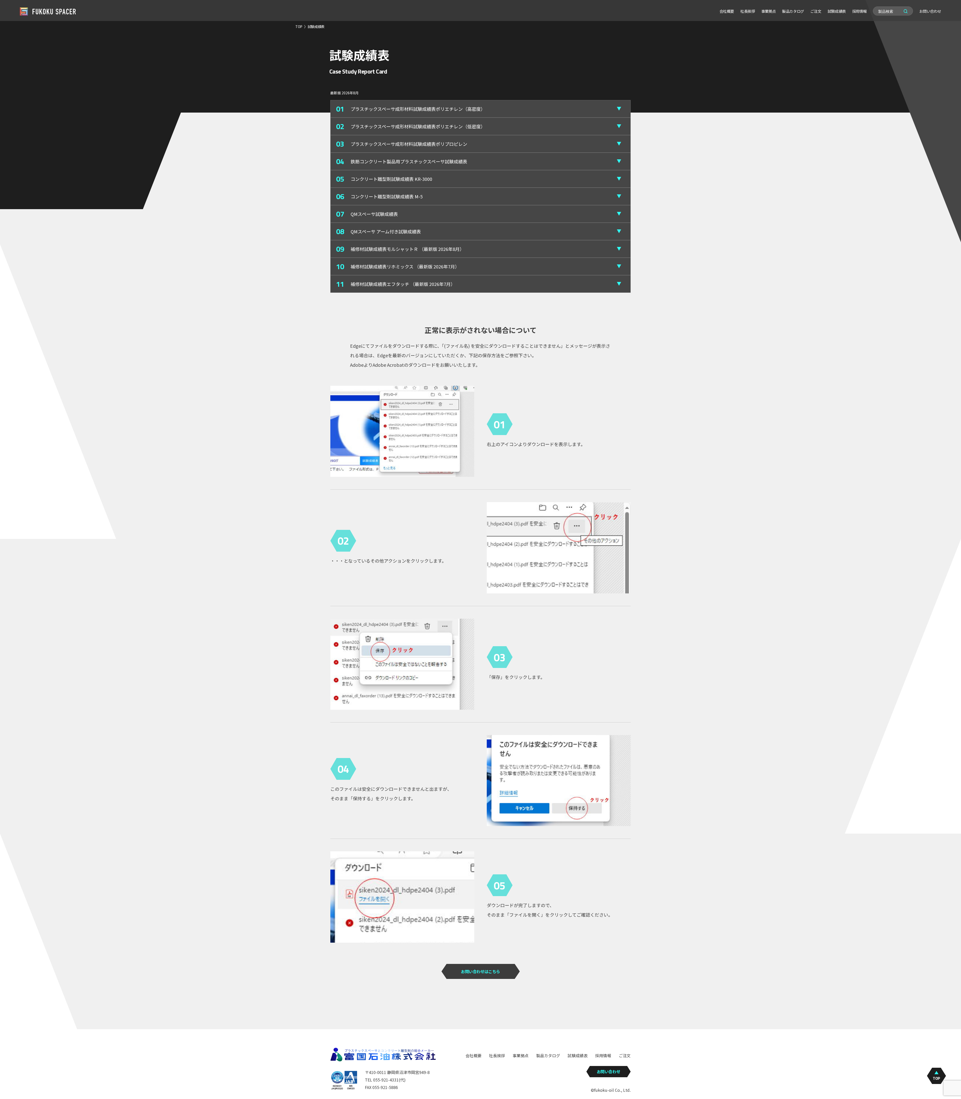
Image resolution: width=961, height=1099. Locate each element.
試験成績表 (837, 11)
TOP (298, 26)
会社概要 (726, 11)
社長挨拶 (747, 11)
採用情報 (859, 11)
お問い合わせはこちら (480, 971)
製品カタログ (793, 11)
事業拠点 (768, 11)
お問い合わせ (930, 11)
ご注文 (815, 11)
